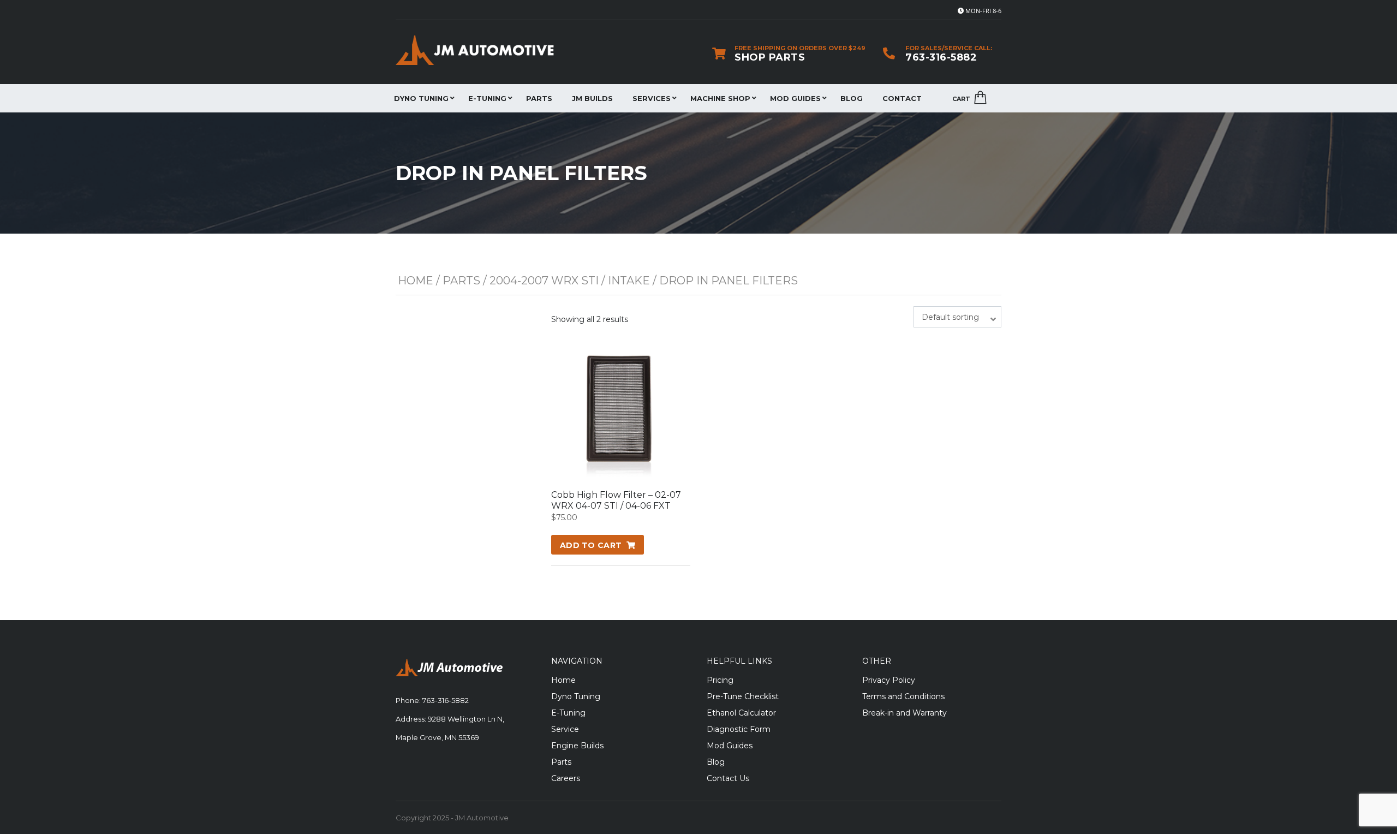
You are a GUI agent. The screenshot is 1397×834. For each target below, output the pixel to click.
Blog (851, 98)
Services (651, 98)
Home (415, 280)
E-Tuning (487, 98)
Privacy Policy (888, 680)
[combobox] (957, 316)
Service (565, 729)
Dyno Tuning (421, 98)
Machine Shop (720, 98)
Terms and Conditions (903, 696)
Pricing (720, 680)
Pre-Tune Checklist (743, 696)
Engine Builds (577, 745)
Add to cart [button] (591, 545)
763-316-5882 (941, 57)
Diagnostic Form (739, 729)
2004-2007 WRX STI (544, 280)
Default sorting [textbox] (950, 317)
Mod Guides (795, 98)
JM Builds (592, 98)
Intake (629, 280)
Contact (902, 98)
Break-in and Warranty (904, 713)
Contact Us (728, 778)
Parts (539, 98)
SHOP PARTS (770, 57)
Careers (565, 778)
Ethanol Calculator (741, 713)
